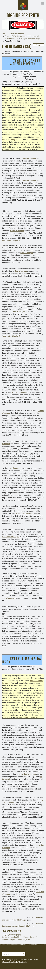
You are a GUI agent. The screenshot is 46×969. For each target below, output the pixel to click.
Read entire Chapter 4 (11, 336)
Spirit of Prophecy (17, 33)
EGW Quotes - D (11, 38)
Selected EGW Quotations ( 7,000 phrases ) (22, 36)
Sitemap (5, 962)
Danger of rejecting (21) (11, 937)
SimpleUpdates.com (19, 959)
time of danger (26, 252)
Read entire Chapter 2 (11, 240)
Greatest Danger (8, 939)
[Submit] (23, 954)
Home (4, 33)
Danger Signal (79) (30, 937)
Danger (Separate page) (30, 38)
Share (38, 45)
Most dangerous (24, 939)
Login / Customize (20, 962)
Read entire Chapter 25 (28, 717)
